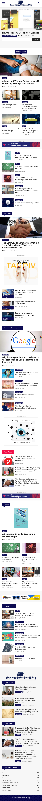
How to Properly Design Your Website (20, 33)
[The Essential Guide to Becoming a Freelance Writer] (8, 178)
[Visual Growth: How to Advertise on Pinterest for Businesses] (8, 460)
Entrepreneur (20, 622)
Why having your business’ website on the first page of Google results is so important (20, 359)
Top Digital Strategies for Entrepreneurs (25, 648)
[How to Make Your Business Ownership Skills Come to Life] (8, 625)
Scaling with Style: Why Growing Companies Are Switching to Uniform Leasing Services (27, 470)
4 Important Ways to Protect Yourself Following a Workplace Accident (20, 82)
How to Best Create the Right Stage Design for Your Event (26, 384)
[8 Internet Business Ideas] (8, 395)
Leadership (19, 186)
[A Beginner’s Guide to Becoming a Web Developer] (8, 155)
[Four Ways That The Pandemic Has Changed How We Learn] (11, 572)
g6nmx (20, 35)
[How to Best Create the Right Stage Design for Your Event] (8, 384)
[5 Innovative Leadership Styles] (8, 202)
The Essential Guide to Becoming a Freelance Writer (26, 179)
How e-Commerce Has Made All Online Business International (27, 637)
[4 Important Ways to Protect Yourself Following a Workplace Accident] (21, 65)
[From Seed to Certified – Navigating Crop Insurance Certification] (8, 701)
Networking (19, 381)
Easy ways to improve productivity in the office (24, 314)
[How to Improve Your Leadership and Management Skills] (8, 189)
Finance (5, 102)
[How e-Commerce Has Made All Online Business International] (8, 636)
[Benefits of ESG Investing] (8, 659)
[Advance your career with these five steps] (11, 119)
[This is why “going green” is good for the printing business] (8, 713)
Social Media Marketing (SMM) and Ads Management (27, 373)
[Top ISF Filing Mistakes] (11, 95)
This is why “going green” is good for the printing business (26, 710)
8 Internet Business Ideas (24, 395)
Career (4, 126)
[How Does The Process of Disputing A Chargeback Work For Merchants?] (31, 119)
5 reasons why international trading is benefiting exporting (29, 106)
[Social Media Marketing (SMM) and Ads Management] (8, 373)
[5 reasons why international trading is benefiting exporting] (31, 95)
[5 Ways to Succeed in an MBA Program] (8, 167)
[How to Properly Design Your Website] (21, 20)
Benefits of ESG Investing (25, 658)
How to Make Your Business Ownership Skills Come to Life (26, 625)
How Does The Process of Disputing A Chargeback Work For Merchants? (30, 130)
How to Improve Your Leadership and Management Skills (26, 191)
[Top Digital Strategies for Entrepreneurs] (8, 647)
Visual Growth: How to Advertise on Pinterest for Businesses (25, 458)
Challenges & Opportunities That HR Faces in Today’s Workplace (25, 292)
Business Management (6, 296)
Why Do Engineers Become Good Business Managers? (30, 583)
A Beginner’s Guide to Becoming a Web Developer (26, 156)
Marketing (6, 354)
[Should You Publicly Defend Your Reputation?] (8, 690)
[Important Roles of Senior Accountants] (8, 305)
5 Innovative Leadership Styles (27, 203)
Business (5, 240)
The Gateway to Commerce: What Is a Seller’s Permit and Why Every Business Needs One (20, 245)
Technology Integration (10, 35)
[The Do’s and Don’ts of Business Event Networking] (8, 406)
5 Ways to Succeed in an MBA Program (26, 167)
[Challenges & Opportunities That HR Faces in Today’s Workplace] (8, 293)
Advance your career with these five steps (10, 130)
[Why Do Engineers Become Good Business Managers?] (31, 572)
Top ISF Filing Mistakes (9, 105)
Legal (24, 126)
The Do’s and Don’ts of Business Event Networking (25, 407)
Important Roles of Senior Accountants (25, 303)
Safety (4, 78)
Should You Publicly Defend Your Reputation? (25, 688)
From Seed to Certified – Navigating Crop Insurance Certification (25, 700)
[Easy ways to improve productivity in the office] (8, 316)
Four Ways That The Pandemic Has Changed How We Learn (10, 583)
